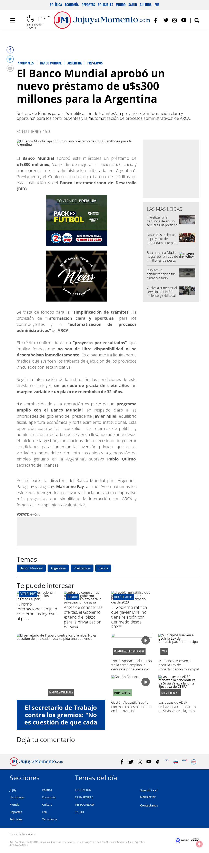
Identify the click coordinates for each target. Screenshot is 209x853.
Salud (132, 4)
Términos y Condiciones (22, 833)
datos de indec (28, 593)
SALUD (79, 812)
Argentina (58, 568)
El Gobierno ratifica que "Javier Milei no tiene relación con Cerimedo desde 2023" (129, 617)
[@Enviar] (10, 68)
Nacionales (17, 797)
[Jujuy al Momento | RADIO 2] (184, 761)
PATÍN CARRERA (122, 692)
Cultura (146, 4)
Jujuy (13, 790)
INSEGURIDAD (84, 804)
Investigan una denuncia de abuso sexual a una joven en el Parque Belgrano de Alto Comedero (162, 225)
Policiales (105, 4)
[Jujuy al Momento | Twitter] (165, 20)
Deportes (88, 4)
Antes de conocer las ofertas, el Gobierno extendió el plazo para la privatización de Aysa (83, 617)
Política (56, 4)
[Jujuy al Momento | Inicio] (194, 777)
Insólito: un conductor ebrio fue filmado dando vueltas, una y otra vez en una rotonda (162, 278)
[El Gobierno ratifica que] (131, 602)
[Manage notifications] (199, 844)
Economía (72, 4)
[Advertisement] (76, 531)
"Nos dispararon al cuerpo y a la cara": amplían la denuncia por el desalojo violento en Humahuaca (131, 667)
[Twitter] (10, 59)
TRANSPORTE (84, 797)
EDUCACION (83, 790)
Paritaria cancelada (61, 692)
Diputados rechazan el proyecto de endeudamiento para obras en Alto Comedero (162, 243)
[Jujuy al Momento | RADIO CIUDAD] (193, 761)
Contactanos (149, 805)
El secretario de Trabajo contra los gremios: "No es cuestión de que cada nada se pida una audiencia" (60, 722)
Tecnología (49, 819)
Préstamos (82, 568)
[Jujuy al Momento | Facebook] (156, 20)
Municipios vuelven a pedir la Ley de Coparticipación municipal (178, 664)
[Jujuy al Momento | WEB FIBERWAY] (175, 761)
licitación (72, 597)
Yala (164, 651)
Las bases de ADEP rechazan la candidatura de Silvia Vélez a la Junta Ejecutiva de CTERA (177, 708)
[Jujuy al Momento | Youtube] (183, 20)
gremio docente (170, 692)
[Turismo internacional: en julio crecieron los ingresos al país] (37, 599)
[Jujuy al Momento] (36, 764)
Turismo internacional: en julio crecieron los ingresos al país (37, 611)
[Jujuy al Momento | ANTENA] (166, 761)
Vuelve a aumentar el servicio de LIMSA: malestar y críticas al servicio (162, 294)
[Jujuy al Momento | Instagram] (174, 20)
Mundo (121, 4)
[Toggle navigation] (13, 20)
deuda (103, 568)
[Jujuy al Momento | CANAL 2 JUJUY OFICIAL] (157, 761)
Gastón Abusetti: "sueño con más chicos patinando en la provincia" (131, 706)
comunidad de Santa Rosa (129, 651)
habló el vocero (123, 597)
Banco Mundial (31, 568)
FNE (157, 4)
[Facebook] (10, 49)
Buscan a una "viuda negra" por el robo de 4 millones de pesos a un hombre (162, 258)
